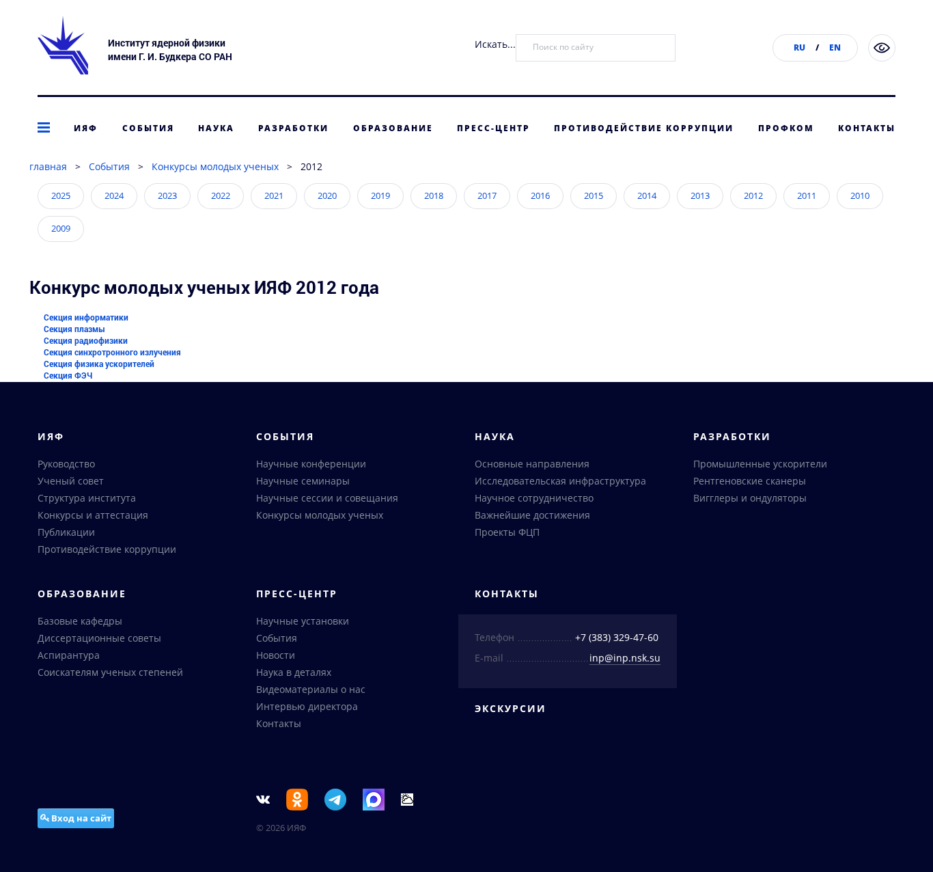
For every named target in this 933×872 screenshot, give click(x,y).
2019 (380, 195)
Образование (393, 128)
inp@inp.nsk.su (624, 657)
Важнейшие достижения (532, 514)
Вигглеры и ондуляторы (750, 497)
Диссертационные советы (99, 637)
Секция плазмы (74, 328)
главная (48, 166)
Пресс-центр (493, 128)
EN (835, 47)
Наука (216, 128)
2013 (700, 195)
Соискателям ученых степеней (110, 672)
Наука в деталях (293, 672)
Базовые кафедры (80, 620)
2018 (433, 195)
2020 (327, 195)
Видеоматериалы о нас (310, 689)
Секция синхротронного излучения (112, 351)
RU (799, 47)
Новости (275, 655)
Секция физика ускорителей (99, 363)
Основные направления (532, 463)
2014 (646, 195)
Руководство (66, 463)
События (148, 128)
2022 (220, 195)
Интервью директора (307, 706)
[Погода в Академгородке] (407, 798)
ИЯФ (86, 128)
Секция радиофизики (86, 340)
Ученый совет (71, 480)
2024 (114, 195)
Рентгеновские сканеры (749, 480)
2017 (487, 195)
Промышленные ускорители (760, 463)
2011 (806, 195)
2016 (540, 195)
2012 (753, 195)
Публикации (66, 532)
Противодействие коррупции (644, 128)
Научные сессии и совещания (327, 497)
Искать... (495, 44)
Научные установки (302, 620)
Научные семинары (303, 480)
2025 (60, 195)
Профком (786, 128)
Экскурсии (510, 708)
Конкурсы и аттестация (93, 514)
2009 (60, 228)
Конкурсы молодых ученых (215, 166)
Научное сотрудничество (534, 497)
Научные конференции (311, 463)
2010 (859, 195)
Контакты (866, 128)
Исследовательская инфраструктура (560, 480)
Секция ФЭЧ (68, 375)
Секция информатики (86, 317)
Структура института (87, 497)
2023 (167, 195)
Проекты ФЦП (507, 532)
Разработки (293, 128)
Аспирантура (69, 655)
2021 (273, 195)
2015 (593, 195)
